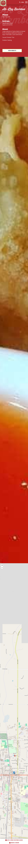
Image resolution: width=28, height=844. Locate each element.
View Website (12, 50)
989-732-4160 (6, 17)
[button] (14, 772)
